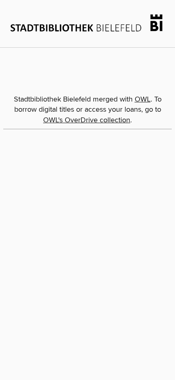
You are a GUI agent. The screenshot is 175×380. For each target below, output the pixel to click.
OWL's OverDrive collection (86, 120)
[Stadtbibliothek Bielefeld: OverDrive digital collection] (87, 22)
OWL (143, 99)
